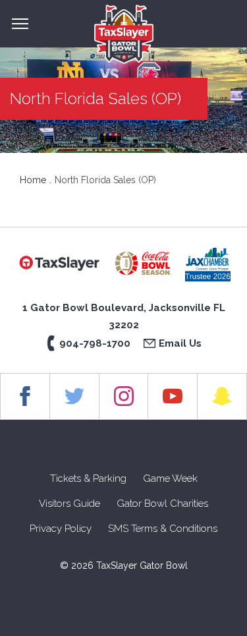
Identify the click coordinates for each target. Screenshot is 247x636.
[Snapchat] (222, 396)
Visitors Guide (69, 503)
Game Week (170, 478)
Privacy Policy (61, 529)
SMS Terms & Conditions (162, 529)
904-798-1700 (94, 343)
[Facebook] (25, 396)
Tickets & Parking (88, 478)
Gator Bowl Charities (162, 503)
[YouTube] (173, 396)
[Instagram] (124, 396)
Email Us (180, 343)
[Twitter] (74, 396)
